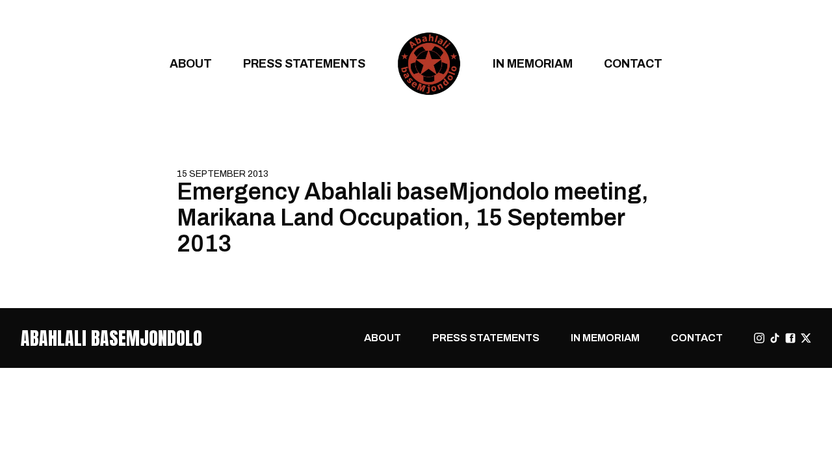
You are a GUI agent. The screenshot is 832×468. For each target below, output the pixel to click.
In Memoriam (533, 63)
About (191, 63)
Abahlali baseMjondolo (111, 338)
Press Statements (304, 63)
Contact (633, 63)
